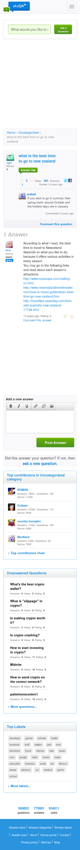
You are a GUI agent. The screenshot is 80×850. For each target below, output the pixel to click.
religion (38, 744)
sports (60, 769)
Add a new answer (20, 399)
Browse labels (63, 827)
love (58, 744)
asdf (27, 744)
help (51, 750)
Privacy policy (29, 842)
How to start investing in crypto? (27, 649)
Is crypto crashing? (25, 635)
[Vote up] (22, 180)
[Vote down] (31, 180)
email (43, 763)
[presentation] (11, 406)
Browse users (17, 827)
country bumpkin (29, 521)
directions (15, 750)
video (35, 757)
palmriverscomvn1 (24, 694)
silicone (40, 750)
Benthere (23, 537)
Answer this (28, 170)
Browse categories (40, 827)
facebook (15, 744)
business (30, 763)
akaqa (13, 769)
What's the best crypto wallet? (27, 586)
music (62, 750)
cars (12, 757)
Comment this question (56, 224)
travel (28, 750)
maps (57, 757)
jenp (8, 250)
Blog (57, 842)
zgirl (9, 163)
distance (25, 769)
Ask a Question (63, 29)
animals (42, 738)
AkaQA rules (19, 835)
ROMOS (22, 490)
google (23, 757)
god (49, 744)
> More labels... (19, 786)
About (33, 835)
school (13, 776)
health (54, 738)
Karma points (48, 835)
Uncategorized (28, 132)
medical (48, 769)
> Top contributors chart (26, 553)
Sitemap (46, 842)
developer (15, 738)
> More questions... (22, 706)
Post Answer (55, 442)
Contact (64, 835)
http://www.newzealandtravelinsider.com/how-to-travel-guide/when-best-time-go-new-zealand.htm (48, 291)
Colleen (22, 505)
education (15, 763)
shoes (46, 757)
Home (11, 132)
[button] (11, 406)
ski (52, 763)
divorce (63, 763)
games (29, 738)
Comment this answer (37, 320)
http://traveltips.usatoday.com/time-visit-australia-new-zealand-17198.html (47, 305)
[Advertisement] (40, 87)
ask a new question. (40, 463)
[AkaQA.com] (16, 6)
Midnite (16, 664)
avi (37, 769)
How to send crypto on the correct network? (27, 679)
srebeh (31, 194)
